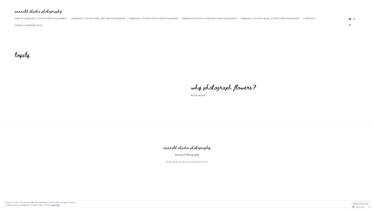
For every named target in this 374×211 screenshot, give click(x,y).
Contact (309, 18)
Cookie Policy (55, 205)
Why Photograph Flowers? (223, 86)
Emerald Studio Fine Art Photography (98, 18)
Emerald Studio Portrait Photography (209, 18)
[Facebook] (350, 19)
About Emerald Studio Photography (40, 18)
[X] (354, 19)
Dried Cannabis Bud (28, 25)
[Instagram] (350, 25)
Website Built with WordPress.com (186, 161)
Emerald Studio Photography (38, 11)
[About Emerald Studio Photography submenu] (67, 18)
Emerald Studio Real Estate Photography (270, 18)
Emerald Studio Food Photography (154, 18)
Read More (198, 95)
